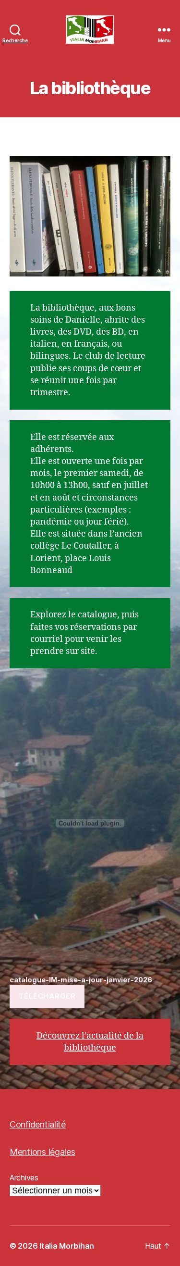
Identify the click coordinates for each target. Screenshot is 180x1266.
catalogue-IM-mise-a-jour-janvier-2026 (81, 980)
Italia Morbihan (66, 1246)
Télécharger (47, 996)
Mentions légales (42, 1152)
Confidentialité (38, 1124)
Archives (24, 1177)
